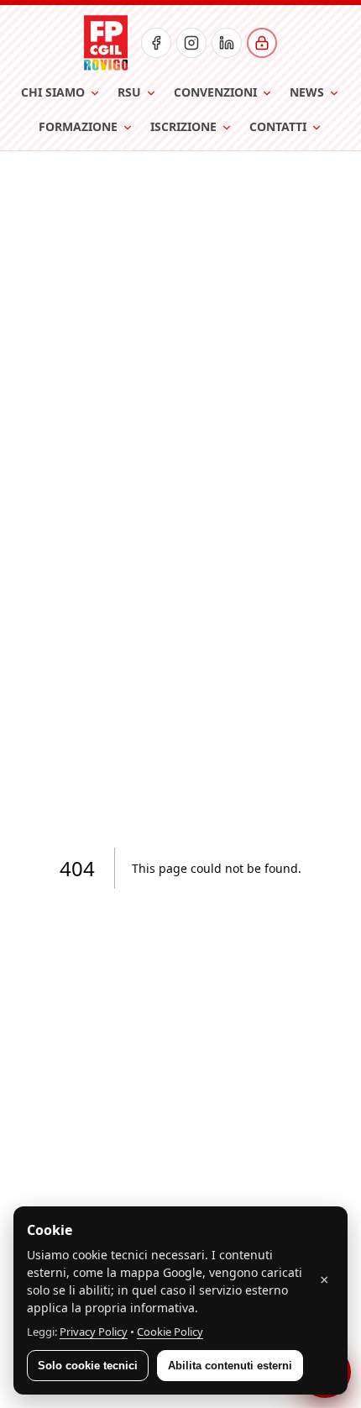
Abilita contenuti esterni (230, 1365)
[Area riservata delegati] (262, 43)
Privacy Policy (94, 1331)
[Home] (105, 43)
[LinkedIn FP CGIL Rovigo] (227, 43)
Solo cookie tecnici (88, 1365)
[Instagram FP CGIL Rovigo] (191, 43)
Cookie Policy (170, 1331)
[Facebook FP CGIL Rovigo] (156, 43)
